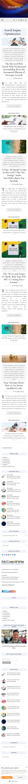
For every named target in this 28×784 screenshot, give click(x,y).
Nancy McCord (18, 78)
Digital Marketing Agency (11, 160)
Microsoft (7, 56)
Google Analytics (10, 369)
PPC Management (15, 266)
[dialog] (14, 775)
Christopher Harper (18, 184)
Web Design (19, 60)
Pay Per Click (10, 264)
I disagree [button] (20, 777)
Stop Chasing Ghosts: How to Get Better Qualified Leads (14, 385)
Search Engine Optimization (17, 164)
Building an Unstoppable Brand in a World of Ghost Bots (13, 734)
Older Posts (7, 447)
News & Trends (9, 58)
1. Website (4, 457)
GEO (10, 367)
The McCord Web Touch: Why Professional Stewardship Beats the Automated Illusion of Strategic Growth (14, 69)
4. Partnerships (6, 463)
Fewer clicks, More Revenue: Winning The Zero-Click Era (13, 728)
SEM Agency (18, 268)
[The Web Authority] (14, 7)
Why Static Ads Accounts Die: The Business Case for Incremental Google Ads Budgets (14, 477)
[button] (14, 781)
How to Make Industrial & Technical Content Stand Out (13, 524)
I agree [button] (7, 777)
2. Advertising (5, 459)
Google (22, 160)
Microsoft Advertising (17, 56)
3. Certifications (6, 461)
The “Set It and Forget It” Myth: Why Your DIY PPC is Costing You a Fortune (14, 278)
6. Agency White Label (8, 466)
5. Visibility (4, 464)
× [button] (26, 767)
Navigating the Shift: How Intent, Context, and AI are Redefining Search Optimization (14, 129)
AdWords (8, 156)
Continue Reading (14, 106)
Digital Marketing (15, 48)
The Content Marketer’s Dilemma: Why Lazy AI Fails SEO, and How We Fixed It (13, 497)
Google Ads (17, 50)
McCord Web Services (16, 54)
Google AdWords (15, 162)
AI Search (6, 48)
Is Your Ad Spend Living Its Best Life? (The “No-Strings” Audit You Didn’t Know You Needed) (14, 175)
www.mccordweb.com (8, 585)
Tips (10, 166)
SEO (14, 60)
